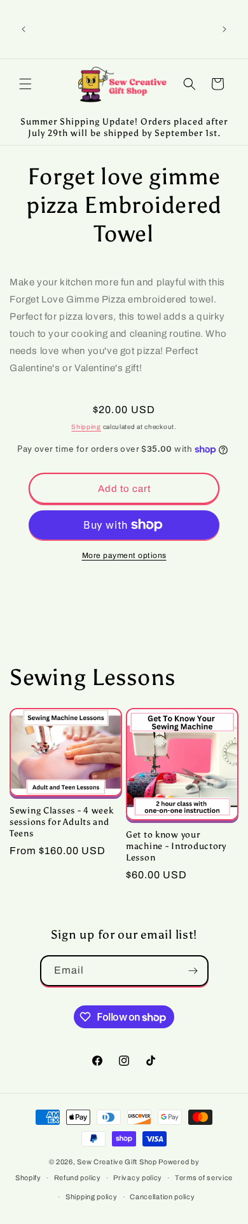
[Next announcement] (224, 29)
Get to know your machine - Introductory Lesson (176, 846)
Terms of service (204, 1177)
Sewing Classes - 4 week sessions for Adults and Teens (62, 822)
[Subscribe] (193, 970)
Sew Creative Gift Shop (116, 1162)
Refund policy (77, 1177)
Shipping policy (91, 1196)
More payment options (124, 555)
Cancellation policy (162, 1196)
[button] (25, 84)
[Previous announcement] (24, 29)
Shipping (86, 426)
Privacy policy (137, 1177)
